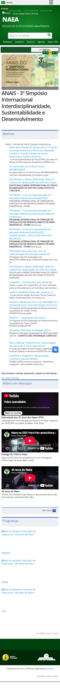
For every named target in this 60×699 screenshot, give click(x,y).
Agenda (41, 42)
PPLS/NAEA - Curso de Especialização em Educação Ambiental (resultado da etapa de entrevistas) (31, 213)
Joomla (50, 668)
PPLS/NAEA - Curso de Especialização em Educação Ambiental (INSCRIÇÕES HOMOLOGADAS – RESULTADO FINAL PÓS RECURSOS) (30, 234)
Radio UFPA (53, 42)
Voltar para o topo (48, 633)
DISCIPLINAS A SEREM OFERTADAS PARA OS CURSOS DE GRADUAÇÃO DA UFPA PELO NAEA (32, 268)
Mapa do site (46, 11)
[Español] (7, 8)
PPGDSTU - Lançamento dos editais (27, 317)
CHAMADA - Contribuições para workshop (30, 282)
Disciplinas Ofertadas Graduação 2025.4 (30, 330)
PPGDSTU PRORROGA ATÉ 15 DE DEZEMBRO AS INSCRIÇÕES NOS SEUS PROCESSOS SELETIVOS (33, 304)
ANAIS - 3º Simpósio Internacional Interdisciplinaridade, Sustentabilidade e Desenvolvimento (26, 106)
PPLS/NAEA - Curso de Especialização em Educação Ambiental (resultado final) (30, 197)
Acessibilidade (14, 11)
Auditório (19, 42)
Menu (46, 50)
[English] (4, 8)
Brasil (9, 2)
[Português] (2, 8)
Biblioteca (7, 42)
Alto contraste (31, 11)
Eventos (30, 42)
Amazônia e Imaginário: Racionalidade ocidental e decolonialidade (29, 357)
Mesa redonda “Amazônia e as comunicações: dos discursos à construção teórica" (32, 344)
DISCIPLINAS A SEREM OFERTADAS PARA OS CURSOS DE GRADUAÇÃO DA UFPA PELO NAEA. (33, 181)
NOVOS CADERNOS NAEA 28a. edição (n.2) (31, 292)
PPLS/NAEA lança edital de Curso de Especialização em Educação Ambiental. (29, 253)
